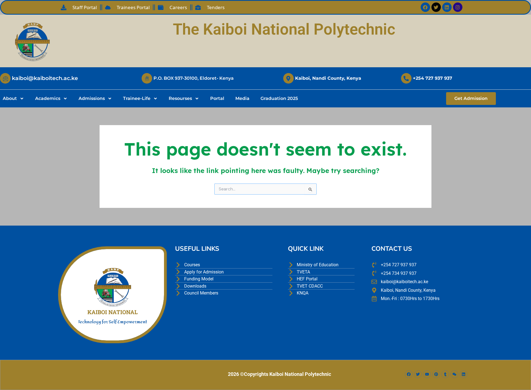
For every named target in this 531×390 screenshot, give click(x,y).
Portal (217, 98)
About (10, 98)
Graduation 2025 (279, 98)
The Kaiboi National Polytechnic (284, 29)
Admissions (92, 98)
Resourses (180, 98)
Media (242, 98)
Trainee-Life (136, 98)
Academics (47, 98)
